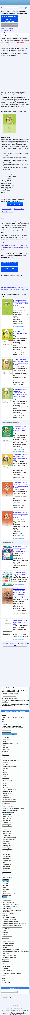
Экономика (5, 885)
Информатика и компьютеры (10, 743)
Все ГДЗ (4, 719)
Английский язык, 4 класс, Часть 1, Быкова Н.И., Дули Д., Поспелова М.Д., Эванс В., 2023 (20, 485)
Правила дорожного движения (10, 760)
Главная (4, 715)
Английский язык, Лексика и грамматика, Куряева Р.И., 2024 (20, 622)
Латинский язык (6, 824)
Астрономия (5, 781)
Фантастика (5, 953)
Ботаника (5, 764)
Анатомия (5, 762)
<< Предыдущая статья (7, 643)
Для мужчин (5, 959)
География (5, 795)
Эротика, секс (6, 963)
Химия (4, 745)
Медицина (5, 947)
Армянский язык (6, 829)
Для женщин (5, 938)
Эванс (22, 289)
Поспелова (16, 289)
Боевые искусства (7, 970)
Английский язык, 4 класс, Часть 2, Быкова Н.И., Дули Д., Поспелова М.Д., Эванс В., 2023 (20, 515)
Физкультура (5, 783)
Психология (5, 776)
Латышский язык (7, 849)
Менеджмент (5, 881)
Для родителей (6, 804)
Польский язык (6, 851)
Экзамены (4, 724)
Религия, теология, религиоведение (12, 789)
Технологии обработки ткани (10, 921)
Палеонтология (6, 793)
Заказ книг (5, 932)
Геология (4, 930)
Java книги (5, 934)
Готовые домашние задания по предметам (13, 717)
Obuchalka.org (7, 1010)
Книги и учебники (6, 730)
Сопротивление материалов (10, 810)
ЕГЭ (3, 721)
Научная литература (8, 806)
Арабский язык (6, 841)
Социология (5, 757)
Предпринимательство (8, 893)
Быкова (6, 289)
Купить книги (15, 204)
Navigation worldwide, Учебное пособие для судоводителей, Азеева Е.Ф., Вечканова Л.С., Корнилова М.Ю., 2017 (19, 592)
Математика (5, 735)
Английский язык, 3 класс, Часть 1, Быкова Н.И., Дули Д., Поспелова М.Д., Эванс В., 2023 (20, 303)
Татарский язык (6, 831)
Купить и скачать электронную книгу (9, 269)
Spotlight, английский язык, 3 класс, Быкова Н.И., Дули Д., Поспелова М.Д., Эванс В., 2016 (20, 362)
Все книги (4, 975)
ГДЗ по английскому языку (9, 696)
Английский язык (7, 814)
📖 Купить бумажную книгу (9, 16)
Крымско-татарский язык (9, 837)
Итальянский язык (7, 822)
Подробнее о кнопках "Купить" (12, 35)
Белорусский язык (7, 827)
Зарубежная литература (9, 799)
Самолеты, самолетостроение (10, 913)
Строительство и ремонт (9, 919)
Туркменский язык (7, 874)
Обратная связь (6, 982)
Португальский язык (7, 852)
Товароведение (6, 895)
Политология (6, 749)
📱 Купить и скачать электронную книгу (9, 20)
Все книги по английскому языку (11, 693)
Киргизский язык (6, 872)
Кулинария (5, 968)
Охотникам (5, 915)
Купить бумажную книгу (9, 262)
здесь (26, 48)
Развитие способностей (8, 941)
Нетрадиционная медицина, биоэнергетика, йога (15, 951)
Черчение (5, 774)
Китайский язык (6, 864)
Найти (3, 980)
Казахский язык (6, 845)
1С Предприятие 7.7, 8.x (9, 955)
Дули (11, 289)
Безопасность (6, 966)
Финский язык (6, 866)
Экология (5, 787)
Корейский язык (6, 835)
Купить (2, 218)
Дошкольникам (6, 732)
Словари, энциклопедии (9, 964)
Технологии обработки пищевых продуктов (14, 923)
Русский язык (6, 737)
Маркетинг (5, 883)
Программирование (7, 945)
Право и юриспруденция (9, 780)
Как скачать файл (6, 209)
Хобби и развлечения (8, 902)
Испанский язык (6, 818)
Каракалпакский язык (8, 875)
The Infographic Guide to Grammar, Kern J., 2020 (19, 573)
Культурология (6, 803)
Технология (5, 755)
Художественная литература (10, 766)
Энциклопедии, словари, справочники (12, 973)
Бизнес (4, 891)
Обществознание (7, 791)
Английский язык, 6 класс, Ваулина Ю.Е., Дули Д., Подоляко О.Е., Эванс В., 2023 (20, 429)
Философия (5, 778)
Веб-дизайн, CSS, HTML (9, 957)
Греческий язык (6, 847)
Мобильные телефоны (8, 917)
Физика (4, 741)
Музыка (4, 785)
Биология (5, 747)
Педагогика (5, 758)
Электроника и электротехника (10, 904)
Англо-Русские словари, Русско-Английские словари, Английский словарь (14, 691)
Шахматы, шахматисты (8, 943)
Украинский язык (7, 826)
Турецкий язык (6, 843)
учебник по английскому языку (12, 287)
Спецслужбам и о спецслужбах (10, 949)
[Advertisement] (15, 74)
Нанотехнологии (6, 908)
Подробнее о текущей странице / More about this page (7, 30)
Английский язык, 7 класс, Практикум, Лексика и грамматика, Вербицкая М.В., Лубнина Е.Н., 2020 (20, 549)
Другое (3, 978)
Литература (5, 739)
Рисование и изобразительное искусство (13, 808)
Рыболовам (5, 961)
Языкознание (6, 868)
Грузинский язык (6, 870)
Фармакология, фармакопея (10, 906)
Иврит (4, 862)
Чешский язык (6, 854)
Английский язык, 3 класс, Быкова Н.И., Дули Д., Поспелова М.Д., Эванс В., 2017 (20, 332)
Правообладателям (7, 212)
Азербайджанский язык (8, 839)
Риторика (5, 768)
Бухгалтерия (5, 889)
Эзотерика (5, 898)
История (4, 772)
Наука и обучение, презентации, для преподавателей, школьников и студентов (13, 727)
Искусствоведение (7, 753)
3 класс (27, 289)
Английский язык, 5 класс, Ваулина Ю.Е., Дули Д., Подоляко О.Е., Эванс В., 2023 (20, 457)
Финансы (4, 887)
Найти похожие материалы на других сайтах (9, 24)
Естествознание (6, 797)
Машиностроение (7, 936)
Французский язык (7, 816)
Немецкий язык (6, 820)
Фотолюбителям (6, 900)
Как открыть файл (19, 209)
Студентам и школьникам (9, 801)
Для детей (5, 751)
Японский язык (6, 858)
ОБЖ (3, 770)
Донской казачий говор (8, 860)
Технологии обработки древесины (11, 925)
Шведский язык (6, 856)
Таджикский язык (7, 877)
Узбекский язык (6, 833)
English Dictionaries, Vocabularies (11, 687)
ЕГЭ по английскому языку (9, 698)
